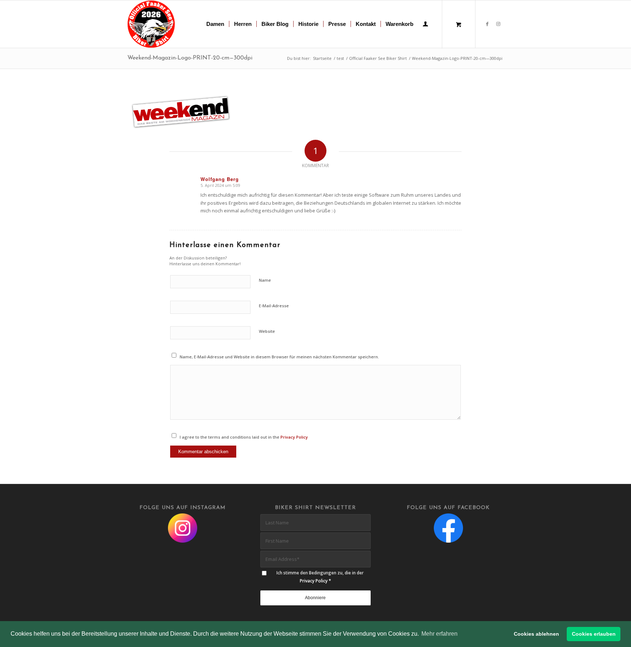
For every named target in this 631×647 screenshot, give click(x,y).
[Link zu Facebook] (487, 23)
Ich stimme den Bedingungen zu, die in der (320, 577)
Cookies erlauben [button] (594, 634)
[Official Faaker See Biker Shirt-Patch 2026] (151, 24)
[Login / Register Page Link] (425, 25)
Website (267, 331)
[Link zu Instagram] (498, 23)
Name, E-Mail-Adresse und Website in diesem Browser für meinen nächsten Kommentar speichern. (279, 356)
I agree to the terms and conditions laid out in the (244, 437)
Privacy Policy (294, 437)
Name (265, 280)
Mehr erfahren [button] (439, 634)
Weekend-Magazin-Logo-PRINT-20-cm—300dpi (189, 58)
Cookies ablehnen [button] (536, 634)
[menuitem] (215, 24)
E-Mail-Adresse (274, 305)
